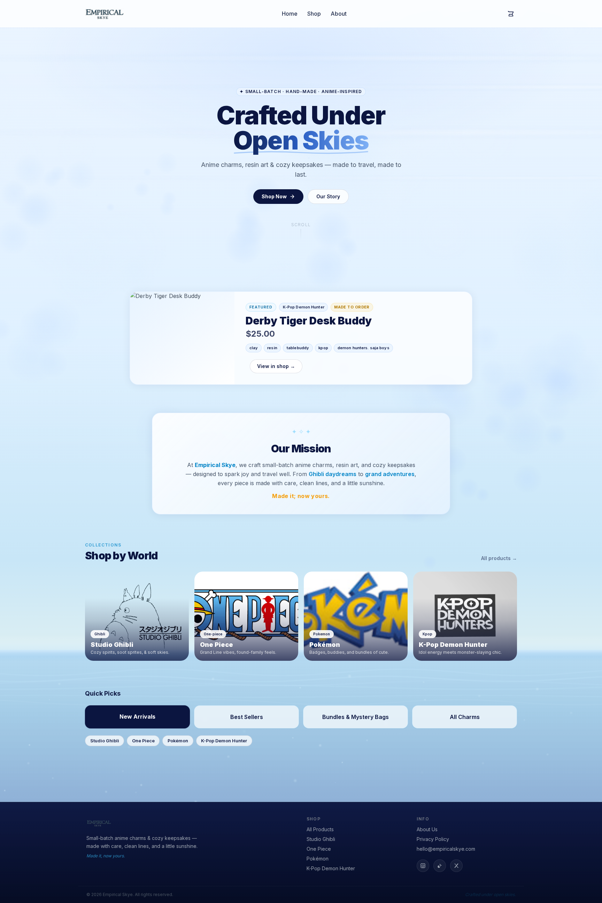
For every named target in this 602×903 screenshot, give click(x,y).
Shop (314, 13)
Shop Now (274, 196)
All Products (320, 829)
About (339, 13)
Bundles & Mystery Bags (355, 716)
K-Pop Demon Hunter (224, 740)
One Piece (143, 740)
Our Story (328, 196)
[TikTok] (439, 865)
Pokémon (178, 740)
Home (290, 13)
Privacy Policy (433, 839)
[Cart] (510, 14)
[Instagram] (423, 865)
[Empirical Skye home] (104, 14)
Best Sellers (246, 716)
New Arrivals (137, 716)
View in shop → (276, 366)
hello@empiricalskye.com (446, 849)
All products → (499, 558)
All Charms (465, 716)
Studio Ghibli (104, 740)
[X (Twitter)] (456, 865)
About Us (427, 829)
